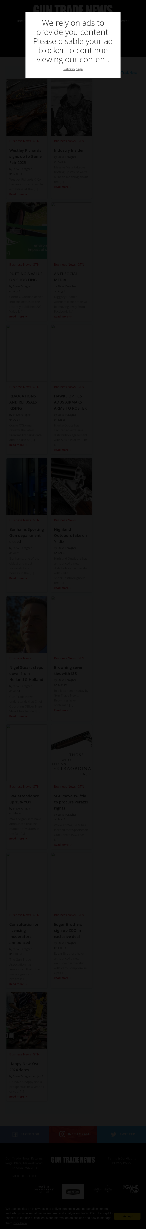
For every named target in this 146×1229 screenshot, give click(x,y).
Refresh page (73, 69)
